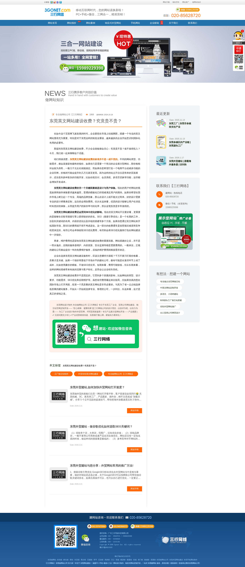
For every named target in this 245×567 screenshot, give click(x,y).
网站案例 (90, 23)
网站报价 (71, 23)
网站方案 (166, 2)
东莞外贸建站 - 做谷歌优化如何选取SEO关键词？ (101, 426)
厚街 (71, 560)
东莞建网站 (152, 563)
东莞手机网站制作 (190, 560)
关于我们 (173, 23)
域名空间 (175, 2)
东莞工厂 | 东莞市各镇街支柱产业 (180, 125)
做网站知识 (196, 2)
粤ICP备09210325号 (122, 556)
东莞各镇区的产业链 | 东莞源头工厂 (180, 144)
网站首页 (52, 23)
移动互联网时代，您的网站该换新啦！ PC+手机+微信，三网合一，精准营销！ (101, 12)
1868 (91, 114)
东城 (135, 560)
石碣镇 (89, 560)
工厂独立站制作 (61, 374)
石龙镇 (100, 560)
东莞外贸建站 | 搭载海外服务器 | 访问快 (180, 163)
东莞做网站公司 (162, 560)
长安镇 (77, 560)
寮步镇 (83, 560)
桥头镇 (65, 560)
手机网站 (135, 23)
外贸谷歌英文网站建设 (88, 374)
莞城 (117, 560)
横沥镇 (122, 560)
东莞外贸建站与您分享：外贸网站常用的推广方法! (101, 465)
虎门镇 (140, 560)
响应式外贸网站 (113, 23)
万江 (112, 560)
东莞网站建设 (85, 563)
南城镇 (146, 560)
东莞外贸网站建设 (176, 560)
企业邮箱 (154, 23)
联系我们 (192, 23)
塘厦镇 (129, 560)
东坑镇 (59, 560)
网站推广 (185, 2)
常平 (95, 560)
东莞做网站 (52, 560)
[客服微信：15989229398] (239, 67)
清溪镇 (153, 560)
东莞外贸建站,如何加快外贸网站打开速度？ (97, 387)
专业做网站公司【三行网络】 (121, 374)
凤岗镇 (107, 560)
